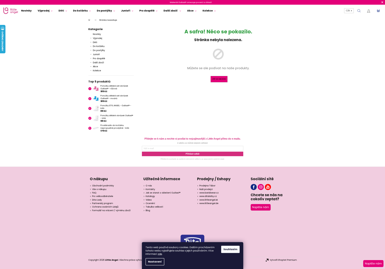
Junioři (96, 54)
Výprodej (97, 38)
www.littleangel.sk (208, 199)
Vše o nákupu (99, 189)
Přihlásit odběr (193, 154)
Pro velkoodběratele (102, 196)
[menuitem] (26, 11)
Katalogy (150, 196)
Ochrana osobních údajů (105, 206)
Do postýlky (99, 50)
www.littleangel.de (208, 203)
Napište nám (260, 207)
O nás (149, 185)
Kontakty (150, 189)
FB (254, 187)
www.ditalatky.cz (208, 196)
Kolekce (97, 70)
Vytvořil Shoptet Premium (283, 260)
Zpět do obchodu (219, 79)
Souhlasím (230, 249)
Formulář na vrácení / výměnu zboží (111, 210)
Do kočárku (99, 46)
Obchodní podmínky (103, 185)
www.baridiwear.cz (209, 192)
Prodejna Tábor (207, 185)
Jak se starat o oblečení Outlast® (163, 192)
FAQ (94, 192)
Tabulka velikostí (154, 206)
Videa (149, 199)
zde (160, 254)
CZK (348, 10)
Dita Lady (97, 199)
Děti (95, 42)
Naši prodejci (206, 189)
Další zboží (98, 62)
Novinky (97, 34)
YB (268, 187)
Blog (148, 210)
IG (261, 187)
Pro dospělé (99, 58)
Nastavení (155, 261)
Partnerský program (102, 203)
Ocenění (150, 203)
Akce (95, 66)
